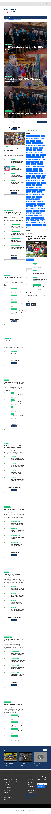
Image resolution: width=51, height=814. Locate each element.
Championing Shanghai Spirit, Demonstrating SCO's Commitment (17, 668)
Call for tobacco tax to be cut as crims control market (13, 278)
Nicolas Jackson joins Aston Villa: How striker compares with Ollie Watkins (13, 447)
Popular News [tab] (38, 259)
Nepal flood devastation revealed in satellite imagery (17, 409)
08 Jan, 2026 (17, 546)
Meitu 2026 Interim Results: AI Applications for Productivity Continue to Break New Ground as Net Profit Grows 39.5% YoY (13, 215)
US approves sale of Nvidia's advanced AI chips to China (17, 524)
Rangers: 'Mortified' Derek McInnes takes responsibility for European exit (17, 459)
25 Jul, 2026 (17, 740)
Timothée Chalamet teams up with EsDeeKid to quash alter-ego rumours (17, 589)
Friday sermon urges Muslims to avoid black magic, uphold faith (17, 739)
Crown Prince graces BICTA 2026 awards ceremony (23, 80)
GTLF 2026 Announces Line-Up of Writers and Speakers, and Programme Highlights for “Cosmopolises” (17, 235)
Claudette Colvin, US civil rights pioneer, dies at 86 (12, 575)
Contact (41, 3)
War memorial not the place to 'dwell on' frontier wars (18, 304)
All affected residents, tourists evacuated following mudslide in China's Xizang (18, 661)
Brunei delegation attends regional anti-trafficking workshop (17, 162)
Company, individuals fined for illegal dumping (17, 183)
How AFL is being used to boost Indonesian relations (16, 19)
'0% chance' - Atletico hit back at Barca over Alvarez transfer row (17, 466)
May (5, 215)
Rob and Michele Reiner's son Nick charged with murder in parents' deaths (17, 596)
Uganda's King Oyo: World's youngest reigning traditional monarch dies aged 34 (17, 417)
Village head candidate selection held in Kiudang (16, 169)
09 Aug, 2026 (17, 236)
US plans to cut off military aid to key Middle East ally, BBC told (17, 403)
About (37, 3)
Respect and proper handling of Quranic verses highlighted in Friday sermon (17, 725)
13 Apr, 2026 (10, 512)
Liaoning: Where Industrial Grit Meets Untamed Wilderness (17, 248)
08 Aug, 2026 (17, 726)
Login (46, 3)
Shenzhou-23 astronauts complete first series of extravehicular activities (13, 640)
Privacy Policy (19, 781)
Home (17, 776)
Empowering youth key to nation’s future (16, 731)
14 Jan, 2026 (17, 526)
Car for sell (7, 341)
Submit (28, 304)
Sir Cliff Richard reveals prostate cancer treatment (17, 603)
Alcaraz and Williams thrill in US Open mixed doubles (17, 473)
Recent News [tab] (30, 259)
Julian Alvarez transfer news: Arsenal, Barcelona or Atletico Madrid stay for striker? (17, 480)
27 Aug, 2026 (10, 215)
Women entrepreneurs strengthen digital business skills (17, 176)
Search (42, 121)
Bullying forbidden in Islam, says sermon (13, 705)
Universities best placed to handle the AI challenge (17, 290)
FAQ (33, 3)
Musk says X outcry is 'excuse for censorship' (17, 538)
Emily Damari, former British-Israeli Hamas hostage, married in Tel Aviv (14, 383)
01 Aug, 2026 (17, 733)
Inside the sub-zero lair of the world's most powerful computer (17, 545)
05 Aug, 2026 (17, 243)
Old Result (33, 304)
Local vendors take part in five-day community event (13, 149)
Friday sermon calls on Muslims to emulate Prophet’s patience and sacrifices (18, 718)
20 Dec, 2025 (17, 591)
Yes (28, 299)
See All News (14, 129)
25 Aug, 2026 (17, 229)
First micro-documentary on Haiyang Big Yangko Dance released (17, 227)
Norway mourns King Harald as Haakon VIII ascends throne (18, 395)
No (28, 301)
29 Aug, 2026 (11, 52)
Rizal (6, 52)
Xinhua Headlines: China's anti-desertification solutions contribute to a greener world (18, 675)
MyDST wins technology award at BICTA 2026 (24, 48)
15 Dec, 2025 (17, 611)
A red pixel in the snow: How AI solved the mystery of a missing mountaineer (17, 531)
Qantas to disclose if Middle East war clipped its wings (17, 311)
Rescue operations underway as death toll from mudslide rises (17, 654)
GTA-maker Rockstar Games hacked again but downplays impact (14, 510)
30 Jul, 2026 (16, 250)
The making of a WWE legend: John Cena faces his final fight (18, 610)
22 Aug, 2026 (10, 342)
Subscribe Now (41, 786)
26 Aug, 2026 (17, 474)
